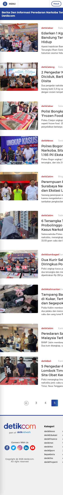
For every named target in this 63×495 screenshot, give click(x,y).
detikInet (48, 443)
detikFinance (50, 439)
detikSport (49, 450)
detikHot (48, 446)
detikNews (49, 431)
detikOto (48, 458)
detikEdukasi (50, 435)
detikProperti (50, 462)
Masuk (56, 4)
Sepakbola (49, 454)
